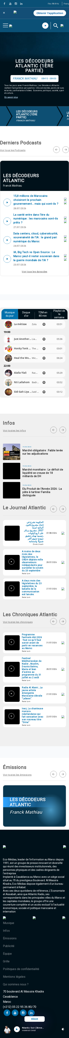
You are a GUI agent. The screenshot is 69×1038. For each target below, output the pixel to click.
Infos (6, 930)
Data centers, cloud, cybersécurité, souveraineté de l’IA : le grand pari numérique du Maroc (35, 237)
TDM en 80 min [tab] (42, 314)
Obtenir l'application (49, 13)
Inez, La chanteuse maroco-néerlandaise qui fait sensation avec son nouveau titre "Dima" (32, 715)
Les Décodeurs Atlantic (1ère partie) (34, 65)
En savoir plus (11, 97)
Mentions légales (14, 976)
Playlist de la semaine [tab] (59, 314)
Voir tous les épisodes (34, 271)
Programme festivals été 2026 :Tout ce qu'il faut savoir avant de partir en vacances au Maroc (32, 641)
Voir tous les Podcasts (13, 150)
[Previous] (56, 149)
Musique (8, 923)
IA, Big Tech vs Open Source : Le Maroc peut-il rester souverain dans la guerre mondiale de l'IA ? (36, 256)
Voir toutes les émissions (17, 774)
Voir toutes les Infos (14, 430)
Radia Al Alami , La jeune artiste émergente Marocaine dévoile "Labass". (32, 693)
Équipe (7, 953)
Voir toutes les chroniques (18, 622)
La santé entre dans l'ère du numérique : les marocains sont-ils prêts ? (35, 218)
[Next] (65, 149)
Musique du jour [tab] (10, 314)
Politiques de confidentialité (21, 969)
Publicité (8, 946)
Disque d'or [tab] (26, 314)
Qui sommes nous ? (16, 984)
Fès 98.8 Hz (53, 4)
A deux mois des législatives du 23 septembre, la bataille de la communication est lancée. (32, 587)
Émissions (10, 938)
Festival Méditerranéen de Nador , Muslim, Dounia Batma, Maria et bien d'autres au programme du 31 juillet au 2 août (31, 668)
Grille (6, 961)
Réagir (34, 1019)
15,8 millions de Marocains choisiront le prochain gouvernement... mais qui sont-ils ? (36, 199)
